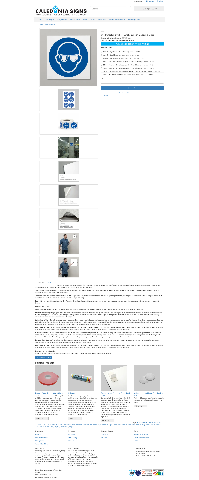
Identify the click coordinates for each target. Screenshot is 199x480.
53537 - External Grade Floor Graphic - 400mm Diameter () (128, 61)
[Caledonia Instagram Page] (40, 1)
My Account (72, 434)
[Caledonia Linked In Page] (37, 1)
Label (129, 425)
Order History (72, 438)
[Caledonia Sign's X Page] (136, 458)
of (154, 425)
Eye (99, 425)
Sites (73, 425)
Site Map (104, 438)
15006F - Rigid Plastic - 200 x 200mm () (121, 52)
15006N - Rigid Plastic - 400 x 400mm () (122, 55)
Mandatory (55, 425)
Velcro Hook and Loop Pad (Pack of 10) (148, 394)
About (85, 19)
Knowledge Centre (134, 19)
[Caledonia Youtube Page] (35, 1)
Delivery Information (41, 438)
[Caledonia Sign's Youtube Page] (137, 458)
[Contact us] (132, 1)
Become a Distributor (141, 434)
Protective (86, 425)
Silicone (71, 393)
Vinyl (143, 425)
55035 (39, 425)
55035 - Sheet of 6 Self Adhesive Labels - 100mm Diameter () (128, 68)
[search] (128, 8)
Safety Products (62, 19)
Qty (102, 78)
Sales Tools (102, 19)
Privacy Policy (39, 441)
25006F (150, 422)
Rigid (110, 425)
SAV (119, 425)
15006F (139, 422)
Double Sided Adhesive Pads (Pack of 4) (115, 394)
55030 (161, 422)
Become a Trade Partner (117, 19)
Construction (67, 425)
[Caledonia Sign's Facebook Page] (134, 458)
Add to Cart (132, 88)
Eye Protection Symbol (47, 24)
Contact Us (104, 434)
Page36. (72, 427)
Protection (104, 425)
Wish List (71, 441)
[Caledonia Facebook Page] (42, 1)
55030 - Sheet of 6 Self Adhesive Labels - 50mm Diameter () (128, 65)
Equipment (93, 425)
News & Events (75, 19)
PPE (60, 425)
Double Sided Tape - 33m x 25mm (49, 393)
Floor (51, 427)
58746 (156, 422)
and (48, 427)
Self (133, 425)
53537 (49, 425)
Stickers (124, 425)
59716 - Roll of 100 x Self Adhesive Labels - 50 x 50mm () (128, 75)
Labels (158, 425)
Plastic (115, 425)
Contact (92, 19)
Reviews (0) (52, 282)
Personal (79, 425)
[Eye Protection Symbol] (68, 57)
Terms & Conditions (41, 444)
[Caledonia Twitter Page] (38, 1)
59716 (44, 425)
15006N (144, 422)
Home (40, 19)
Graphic (56, 427)
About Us (38, 434)
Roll (152, 425)
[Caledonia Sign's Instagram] (139, 458)
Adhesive (138, 425)
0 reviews (122, 93)
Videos (136, 441)
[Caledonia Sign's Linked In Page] (140, 458)
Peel (44, 427)
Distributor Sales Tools (141, 438)
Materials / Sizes (106, 48)
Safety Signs (50, 19)
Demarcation (64, 427)
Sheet (148, 425)
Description (40, 282)
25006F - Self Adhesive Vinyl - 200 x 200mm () (123, 58)
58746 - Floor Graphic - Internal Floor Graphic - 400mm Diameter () (131, 71)
